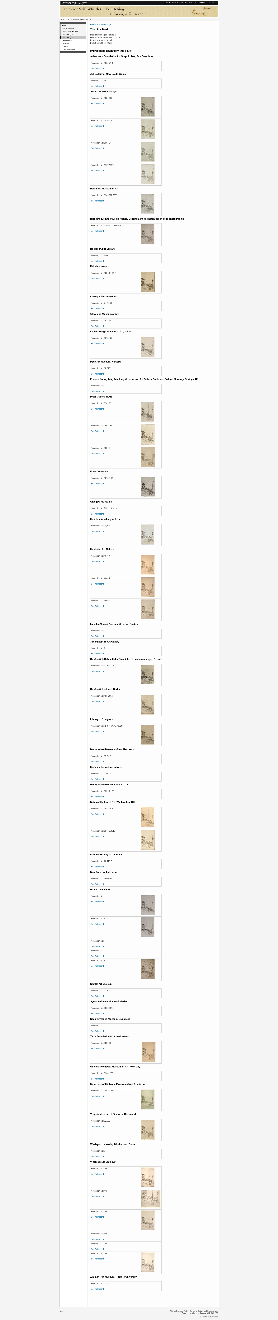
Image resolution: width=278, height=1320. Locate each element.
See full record (97, 69)
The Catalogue (73, 19)
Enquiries (203, 1316)
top (61, 1311)
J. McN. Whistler (67, 28)
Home (63, 19)
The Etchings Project (69, 31)
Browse (66, 44)
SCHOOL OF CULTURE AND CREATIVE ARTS (198, 3)
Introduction (67, 41)
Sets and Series (69, 50)
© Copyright (213, 1316)
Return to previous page (100, 25)
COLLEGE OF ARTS (171, 3)
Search (65, 47)
